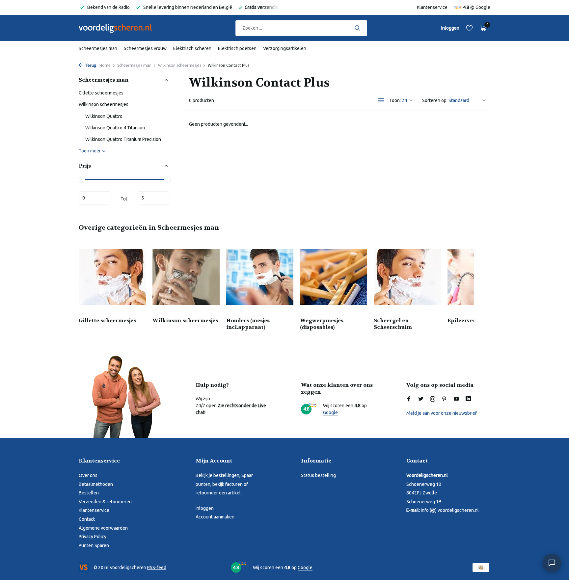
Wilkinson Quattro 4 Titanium (115, 127)
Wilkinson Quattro (103, 116)
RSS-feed (156, 567)
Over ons (88, 475)
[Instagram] (432, 399)
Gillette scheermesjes (101, 92)
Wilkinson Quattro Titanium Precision (123, 139)
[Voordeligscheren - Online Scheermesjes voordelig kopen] (121, 28)
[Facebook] (409, 399)
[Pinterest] (444, 399)
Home (105, 65)
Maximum (153, 197)
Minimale (94, 197)
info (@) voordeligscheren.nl (450, 510)
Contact (87, 519)
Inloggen (205, 508)
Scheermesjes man (98, 48)
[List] (381, 100)
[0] (481, 28)
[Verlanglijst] (469, 28)
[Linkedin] (468, 399)
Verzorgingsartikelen (284, 48)
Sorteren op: (434, 100)
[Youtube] (456, 399)
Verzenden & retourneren (105, 501)
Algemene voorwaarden (103, 528)
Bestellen (89, 492)
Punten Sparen (94, 545)
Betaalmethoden (96, 484)
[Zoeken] (357, 28)
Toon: (395, 100)
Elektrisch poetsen (237, 48)
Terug (90, 65)
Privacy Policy (92, 536)
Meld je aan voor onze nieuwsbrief (441, 413)
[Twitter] (420, 399)
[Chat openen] (552, 563)
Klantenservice (432, 7)
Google (482, 7)
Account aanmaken (215, 516)
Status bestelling (318, 475)
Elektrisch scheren (192, 48)
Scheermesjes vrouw (145, 48)
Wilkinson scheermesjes (179, 65)
